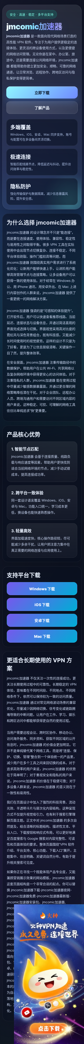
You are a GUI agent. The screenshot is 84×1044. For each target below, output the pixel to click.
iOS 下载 (42, 604)
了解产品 (42, 108)
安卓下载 (42, 620)
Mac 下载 (42, 636)
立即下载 (42, 92)
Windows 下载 (42, 589)
